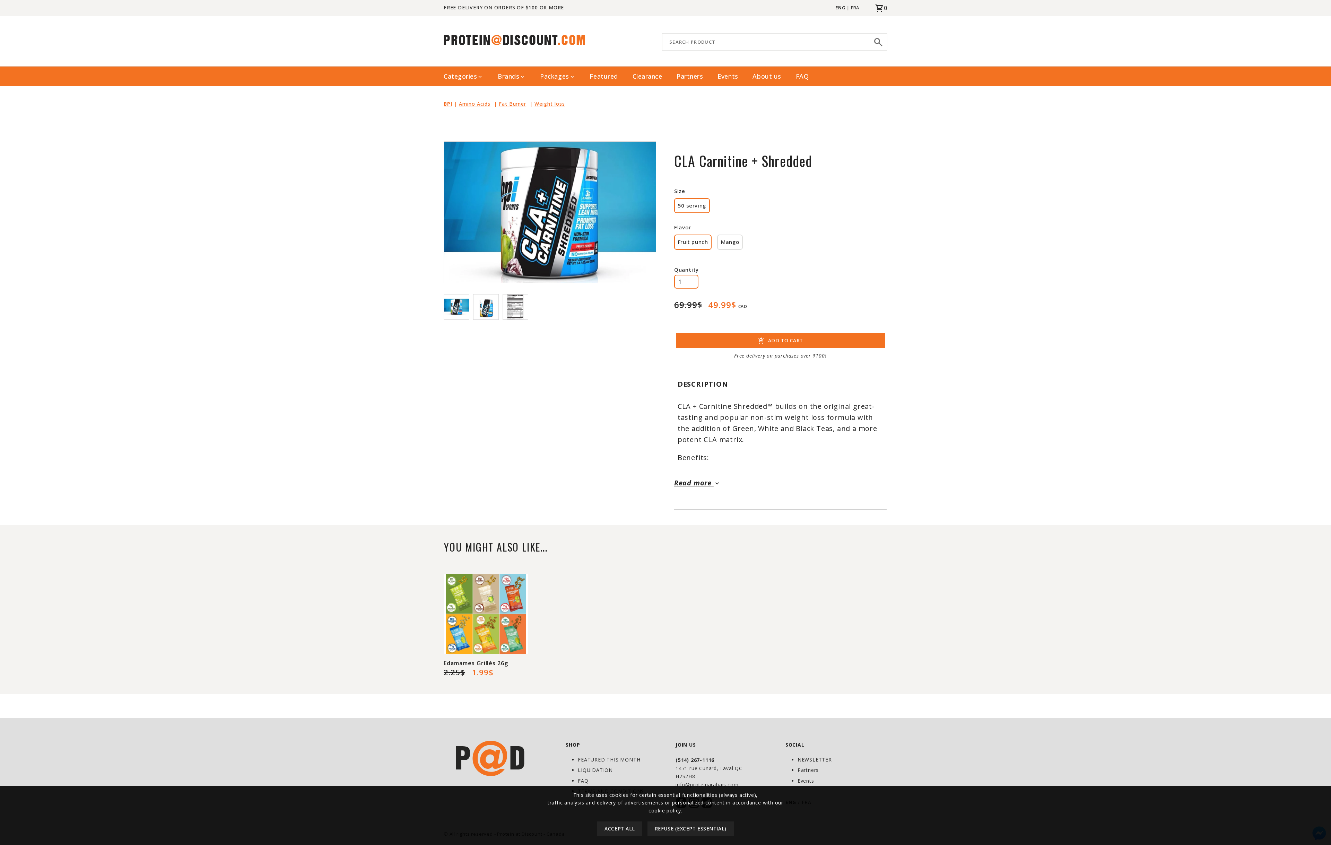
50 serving (692, 205)
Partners (690, 76)
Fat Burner (513, 103)
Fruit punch (693, 241)
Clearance (647, 76)
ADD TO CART (780, 341)
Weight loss (549, 103)
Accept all (619, 829)
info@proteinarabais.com (707, 784)
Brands (511, 76)
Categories (463, 76)
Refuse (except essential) (691, 829)
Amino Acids (474, 103)
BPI (448, 103)
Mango (730, 241)
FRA (855, 8)
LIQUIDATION (595, 770)
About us (767, 76)
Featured (604, 76)
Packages (557, 76)
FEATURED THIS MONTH (609, 759)
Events (727, 76)
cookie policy (665, 810)
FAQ (802, 76)
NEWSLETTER (815, 759)
